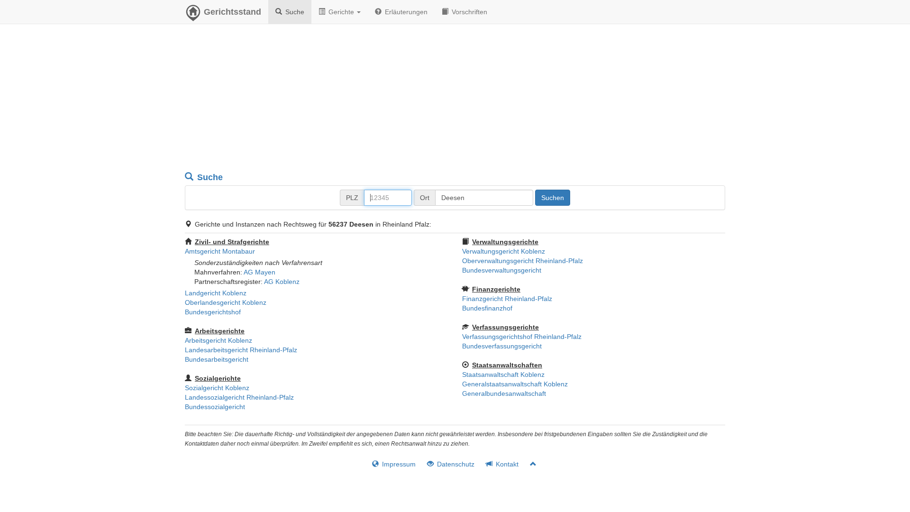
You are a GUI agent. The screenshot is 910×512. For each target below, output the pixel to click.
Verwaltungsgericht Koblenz (503, 251)
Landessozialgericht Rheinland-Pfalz (239, 397)
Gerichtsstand (232, 12)
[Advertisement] (455, 99)
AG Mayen (259, 272)
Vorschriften (468, 12)
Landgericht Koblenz (215, 293)
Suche (293, 12)
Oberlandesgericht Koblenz (225, 302)
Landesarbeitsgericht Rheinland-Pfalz (241, 350)
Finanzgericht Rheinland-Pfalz (507, 298)
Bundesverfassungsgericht (502, 346)
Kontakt (506, 464)
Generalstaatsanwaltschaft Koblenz (515, 384)
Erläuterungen (405, 12)
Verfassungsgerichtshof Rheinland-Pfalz (522, 336)
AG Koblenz (282, 281)
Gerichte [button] (341, 12)
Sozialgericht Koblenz (217, 388)
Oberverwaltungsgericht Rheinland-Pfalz (522, 261)
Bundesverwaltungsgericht (501, 270)
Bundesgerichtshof (213, 312)
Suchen (552, 197)
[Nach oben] (529, 464)
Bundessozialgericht (215, 407)
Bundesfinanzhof (487, 308)
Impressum (398, 464)
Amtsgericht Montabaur (220, 251)
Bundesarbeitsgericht (216, 359)
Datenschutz (454, 464)
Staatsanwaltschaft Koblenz (503, 374)
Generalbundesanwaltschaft (504, 393)
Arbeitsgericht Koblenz (218, 340)
